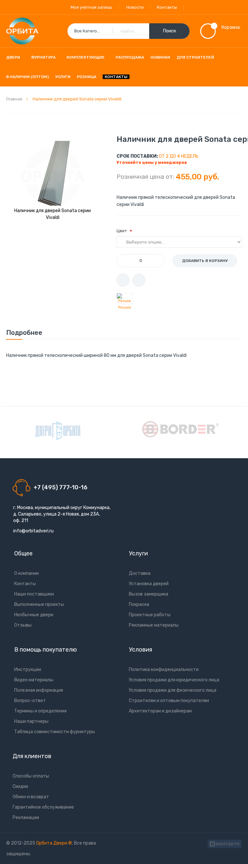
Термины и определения (40, 711)
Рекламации (26, 817)
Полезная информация (38, 690)
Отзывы (23, 625)
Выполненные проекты (39, 604)
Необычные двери (33, 615)
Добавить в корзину (205, 260)
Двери (13, 57)
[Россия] (125, 298)
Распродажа (130, 57)
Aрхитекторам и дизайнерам (160, 711)
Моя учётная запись (91, 7)
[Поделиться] (138, 280)
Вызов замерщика (148, 594)
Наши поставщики (34, 594)
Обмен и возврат (31, 797)
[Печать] (123, 280)
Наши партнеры (31, 721)
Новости (135, 7)
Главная (14, 99)
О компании (26, 573)
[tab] (24, 332)
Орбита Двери (52, 843)
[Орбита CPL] (57, 430)
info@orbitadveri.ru (33, 531)
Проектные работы (149, 615)
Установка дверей (149, 583)
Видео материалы (33, 680)
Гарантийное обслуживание (43, 807)
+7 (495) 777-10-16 (61, 487)
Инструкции (27, 669)
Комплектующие (86, 57)
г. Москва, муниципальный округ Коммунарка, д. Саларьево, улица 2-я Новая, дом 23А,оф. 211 (61, 514)
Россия (124, 307)
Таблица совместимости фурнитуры (54, 731)
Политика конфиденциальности (164, 669)
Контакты (167, 7)
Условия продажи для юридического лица (174, 680)
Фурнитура (43, 57)
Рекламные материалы (154, 625)
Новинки (160, 57)
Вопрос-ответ (30, 700)
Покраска (139, 604)
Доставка (139, 573)
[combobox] (128, 31)
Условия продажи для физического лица (172, 690)
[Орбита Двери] (22, 31)
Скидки (20, 786)
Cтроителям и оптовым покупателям (169, 700)
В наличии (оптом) (27, 76)
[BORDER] (180, 429)
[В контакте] (224, 843)
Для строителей (195, 57)
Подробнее (24, 332)
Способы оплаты (31, 776)
